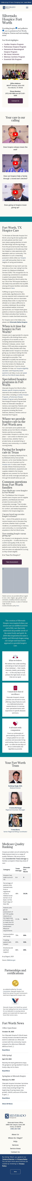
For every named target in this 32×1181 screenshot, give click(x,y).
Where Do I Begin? (15, 1138)
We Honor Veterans (22, 1009)
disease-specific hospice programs (13, 390)
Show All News (7, 1104)
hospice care (6, 464)
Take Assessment (12, 562)
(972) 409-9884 (10, 93)
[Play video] (15, 134)
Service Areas (15, 1148)
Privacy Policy (22, 1159)
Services (15, 1145)
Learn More (27, 2)
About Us (15, 1134)
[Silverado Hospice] (15, 1116)
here (13, 288)
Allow (15, 1171)
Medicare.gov (11, 960)
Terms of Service (8, 1159)
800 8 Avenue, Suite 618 (15, 85)
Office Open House (9, 1028)
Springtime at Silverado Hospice (14, 1076)
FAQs (15, 1141)
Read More (6, 1050)
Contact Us (15, 101)
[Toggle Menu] (27, 7)
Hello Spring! (7, 1055)
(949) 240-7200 (15, 1129)
